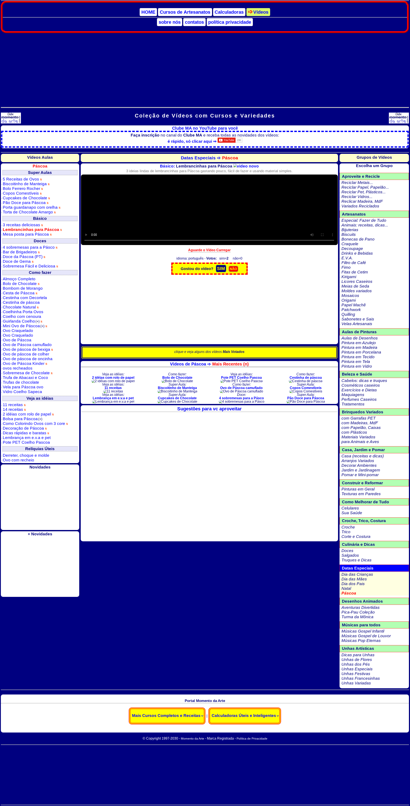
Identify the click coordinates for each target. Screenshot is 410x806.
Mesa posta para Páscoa (26, 234)
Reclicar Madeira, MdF (362, 201)
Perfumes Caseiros (359, 399)
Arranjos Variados (357, 460)
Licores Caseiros (356, 281)
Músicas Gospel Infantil (362, 631)
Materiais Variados (358, 437)
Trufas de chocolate (21, 382)
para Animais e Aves (360, 441)
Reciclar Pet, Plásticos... (363, 192)
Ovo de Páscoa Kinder (24, 363)
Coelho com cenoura (22, 316)
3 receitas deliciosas (22, 225)
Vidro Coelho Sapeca (22, 391)
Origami (348, 300)
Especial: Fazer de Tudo (363, 220)
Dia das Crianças (357, 574)
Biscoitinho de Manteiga (25, 184)
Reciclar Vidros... (356, 196)
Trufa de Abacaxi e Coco (25, 377)
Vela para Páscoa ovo (23, 387)
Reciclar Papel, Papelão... (365, 187)
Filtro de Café (353, 262)
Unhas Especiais (357, 669)
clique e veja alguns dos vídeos (209, 352)
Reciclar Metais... (357, 182)
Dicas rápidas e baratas (25, 433)
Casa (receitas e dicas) (362, 456)
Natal (346, 588)
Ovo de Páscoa (17, 340)
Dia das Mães (354, 579)
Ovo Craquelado (18, 330)
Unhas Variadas (356, 683)
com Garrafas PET (358, 418)
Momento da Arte (192, 738)
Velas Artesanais (356, 324)
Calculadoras (229, 12)
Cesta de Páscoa (19, 293)
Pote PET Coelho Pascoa (26, 442)
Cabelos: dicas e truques (364, 380)
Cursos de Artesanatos (185, 12)
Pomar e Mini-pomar (360, 475)
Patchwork (351, 309)
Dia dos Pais (353, 583)
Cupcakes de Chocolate (25, 198)
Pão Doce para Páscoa (25, 202)
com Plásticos (354, 432)
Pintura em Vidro (356, 366)
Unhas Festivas (355, 673)
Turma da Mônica (357, 617)
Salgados (350, 555)
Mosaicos (350, 295)
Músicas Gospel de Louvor (366, 636)
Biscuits (348, 234)
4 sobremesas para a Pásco (29, 247)
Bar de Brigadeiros (20, 252)
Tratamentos (353, 404)
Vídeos (260, 12)
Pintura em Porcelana (361, 352)
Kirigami (348, 277)
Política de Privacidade (252, 738)
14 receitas (13, 409)
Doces (347, 550)
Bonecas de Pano (358, 239)
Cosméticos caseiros (360, 385)
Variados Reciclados (360, 206)
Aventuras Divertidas (360, 607)
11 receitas (13, 404)
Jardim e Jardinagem (360, 470)
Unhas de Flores (356, 659)
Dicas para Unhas (358, 655)
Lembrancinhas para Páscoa (31, 229)
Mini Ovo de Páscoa (23, 326)
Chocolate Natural (20, 307)
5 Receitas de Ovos (21, 179)
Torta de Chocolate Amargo (28, 212)
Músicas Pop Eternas (361, 640)
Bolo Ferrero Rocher (22, 188)
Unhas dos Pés (355, 664)
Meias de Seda (355, 286)
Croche (348, 527)
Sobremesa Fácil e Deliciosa (29, 266)
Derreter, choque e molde (26, 455)
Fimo (346, 267)
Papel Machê (353, 305)
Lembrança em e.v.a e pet (27, 437)
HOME (148, 12)
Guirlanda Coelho (21, 321)
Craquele (349, 244)
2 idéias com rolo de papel (27, 414)
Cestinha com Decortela (25, 297)
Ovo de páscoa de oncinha (28, 359)
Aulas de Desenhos (359, 338)
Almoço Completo (19, 279)
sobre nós (170, 22)
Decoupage (352, 248)
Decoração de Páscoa (24, 428)
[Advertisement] (205, 68)
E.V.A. (347, 258)
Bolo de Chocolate (20, 283)
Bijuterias (349, 230)
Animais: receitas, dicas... (364, 225)
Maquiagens (352, 394)
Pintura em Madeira (359, 347)
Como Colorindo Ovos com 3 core (34, 423)
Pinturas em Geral (358, 489)
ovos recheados (17, 368)
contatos (194, 22)
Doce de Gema (17, 261)
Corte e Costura (355, 536)
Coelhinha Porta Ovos (23, 312)
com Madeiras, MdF (359, 423)
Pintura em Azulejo (358, 343)
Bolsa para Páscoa (22, 419)
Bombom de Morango (23, 288)
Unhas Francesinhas (360, 678)
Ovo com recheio (18, 460)
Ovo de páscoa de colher (26, 354)
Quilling (348, 314)
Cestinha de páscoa (21, 302)
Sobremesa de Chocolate (27, 373)
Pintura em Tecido (358, 357)
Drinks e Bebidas (357, 253)
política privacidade (229, 22)
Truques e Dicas (356, 560)
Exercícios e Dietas (359, 390)
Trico (345, 532)
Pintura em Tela (355, 361)
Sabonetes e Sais (357, 319)
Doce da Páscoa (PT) (23, 256)
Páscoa (348, 593)
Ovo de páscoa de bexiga (27, 349)
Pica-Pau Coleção (358, 612)
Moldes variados (356, 291)
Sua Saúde (351, 513)
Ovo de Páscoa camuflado (27, 344)
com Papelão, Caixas (361, 427)
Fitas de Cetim (354, 272)
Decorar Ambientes (359, 465)
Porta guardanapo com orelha (31, 207)
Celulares (350, 508)
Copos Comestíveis (21, 193)
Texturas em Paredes (361, 494)
